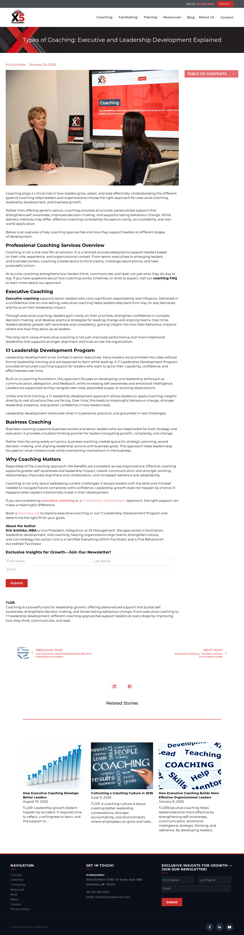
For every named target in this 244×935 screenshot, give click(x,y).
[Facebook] (129, 686)
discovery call (29, 513)
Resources (172, 17)
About (14, 899)
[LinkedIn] (114, 686)
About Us (206, 17)
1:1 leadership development (103, 500)
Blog (191, 17)
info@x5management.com (112, 897)
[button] (211, 74)
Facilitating (128, 17)
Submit (16, 583)
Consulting (17, 884)
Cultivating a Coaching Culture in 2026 (122, 793)
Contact (227, 17)
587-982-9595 (205, 4)
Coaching (104, 17)
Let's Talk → (225, 4)
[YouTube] (230, 927)
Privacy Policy (19, 909)
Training (150, 17)
